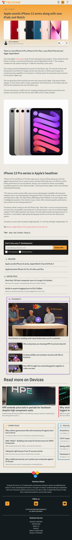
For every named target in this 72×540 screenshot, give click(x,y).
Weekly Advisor (27, 252)
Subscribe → (60, 248)
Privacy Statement (36, 533)
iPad (15, 232)
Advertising (36, 524)
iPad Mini (20, 232)
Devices (11, 9)
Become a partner (36, 522)
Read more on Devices (24, 379)
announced (19, 59)
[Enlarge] (66, 105)
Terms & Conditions (36, 531)
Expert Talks (13, 426)
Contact (36, 528)
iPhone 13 (27, 232)
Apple (10, 232)
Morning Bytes (13, 252)
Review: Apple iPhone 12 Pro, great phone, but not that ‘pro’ (27, 227)
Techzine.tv (16, 299)
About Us (36, 526)
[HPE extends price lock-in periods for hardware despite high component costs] (29, 396)
